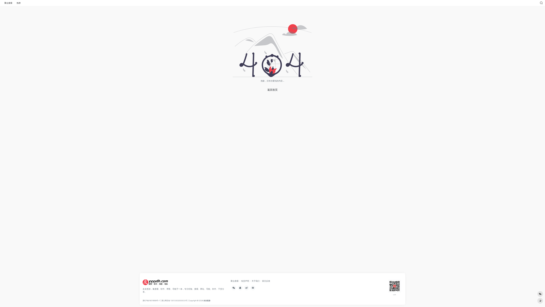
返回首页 (272, 89)
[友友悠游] (155, 283)
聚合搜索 (8, 3)
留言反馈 (266, 281)
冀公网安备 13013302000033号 (174, 300)
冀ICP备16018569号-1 (151, 300)
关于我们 (256, 281)
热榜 (19, 3)
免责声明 (245, 281)
